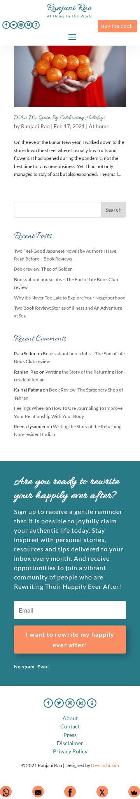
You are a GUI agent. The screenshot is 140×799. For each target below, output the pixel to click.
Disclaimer (70, 743)
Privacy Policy (70, 751)
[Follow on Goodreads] (36, 25)
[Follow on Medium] (28, 25)
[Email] (38, 791)
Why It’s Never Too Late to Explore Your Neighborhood (70, 298)
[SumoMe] (134, 791)
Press (70, 735)
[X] (102, 791)
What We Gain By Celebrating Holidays (59, 118)
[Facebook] (70, 791)
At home (99, 126)
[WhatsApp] (6, 791)
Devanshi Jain (105, 765)
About (70, 718)
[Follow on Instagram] (21, 25)
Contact (70, 726)
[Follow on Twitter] (14, 25)
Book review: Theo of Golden (43, 269)
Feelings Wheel (29, 408)
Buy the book (117, 26)
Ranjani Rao (35, 126)
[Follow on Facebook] (6, 25)
